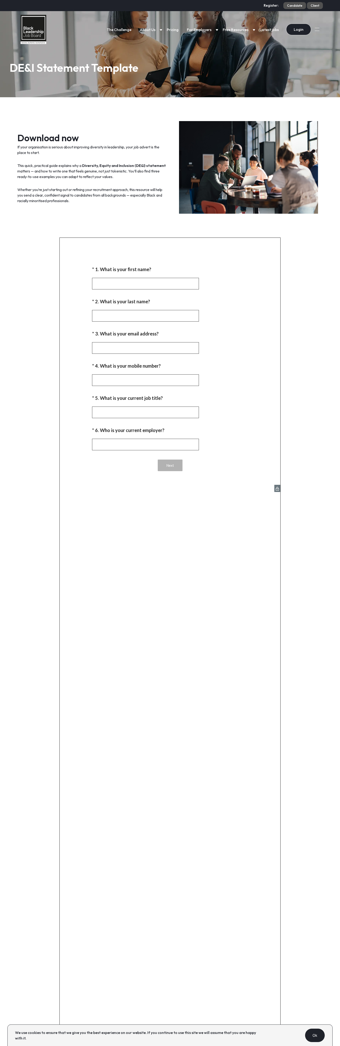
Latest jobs (269, 29)
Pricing (173, 29)
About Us (147, 29)
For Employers (199, 29)
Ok (315, 1035)
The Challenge (119, 29)
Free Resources (235, 29)
